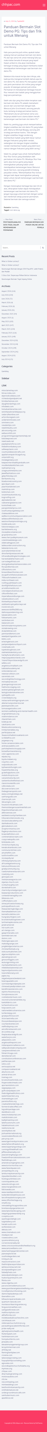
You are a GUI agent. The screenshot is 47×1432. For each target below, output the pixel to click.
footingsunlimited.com (11, 1179)
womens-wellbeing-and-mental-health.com (19, 711)
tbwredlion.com (8, 1296)
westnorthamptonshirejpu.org (14, 521)
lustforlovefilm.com (10, 855)
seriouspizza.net (8, 1066)
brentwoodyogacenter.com (13, 1208)
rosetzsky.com (8, 874)
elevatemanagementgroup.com (15, 1344)
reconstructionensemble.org (13, 1000)
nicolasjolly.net (8, 858)
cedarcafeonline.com (10, 414)
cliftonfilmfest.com (9, 593)
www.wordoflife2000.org (12, 609)
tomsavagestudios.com (11, 708)
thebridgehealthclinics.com (13, 1093)
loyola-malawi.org (9, 759)
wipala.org (6, 756)
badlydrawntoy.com (10, 1120)
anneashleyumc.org (10, 1171)
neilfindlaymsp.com (10, 1026)
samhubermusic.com (10, 1395)
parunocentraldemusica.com (14, 1285)
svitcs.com (6, 1064)
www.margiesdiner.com (11, 1187)
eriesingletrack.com (10, 641)
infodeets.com (8, 406)
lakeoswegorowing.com (12, 1358)
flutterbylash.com (9, 1334)
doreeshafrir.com (9, 887)
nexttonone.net (8, 1128)
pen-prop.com (7, 1138)
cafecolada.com (8, 786)
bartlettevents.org (9, 529)
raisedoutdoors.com (10, 599)
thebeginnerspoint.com (11, 791)
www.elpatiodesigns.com (12, 1275)
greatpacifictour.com (10, 1016)
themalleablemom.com (11, 911)
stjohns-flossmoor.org (11, 991)
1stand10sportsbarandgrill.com (15, 660)
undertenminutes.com (11, 420)
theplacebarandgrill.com (12, 1034)
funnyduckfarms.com (10, 1339)
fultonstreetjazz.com (10, 526)
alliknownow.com (9, 812)
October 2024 (7, 348)
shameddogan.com (10, 1098)
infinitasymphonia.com (11, 861)
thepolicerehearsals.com (12, 810)
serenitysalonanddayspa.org (13, 412)
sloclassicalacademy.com (12, 820)
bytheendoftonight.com (11, 767)
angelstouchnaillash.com (12, 665)
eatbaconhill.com (9, 433)
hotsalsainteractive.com (11, 409)
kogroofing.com (8, 497)
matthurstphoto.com (10, 1312)
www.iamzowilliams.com (12, 1248)
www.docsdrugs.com (10, 1184)
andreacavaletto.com (10, 746)
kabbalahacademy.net (11, 668)
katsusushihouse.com (11, 866)
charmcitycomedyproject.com (14, 890)
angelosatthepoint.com (11, 1042)
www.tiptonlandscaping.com (13, 1211)
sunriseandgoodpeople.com (13, 983)
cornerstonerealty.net (11, 1243)
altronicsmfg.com (9, 430)
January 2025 (6, 336)
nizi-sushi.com (7, 927)
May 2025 (5, 321)
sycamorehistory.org (10, 1240)
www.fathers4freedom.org (13, 1144)
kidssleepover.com (9, 438)
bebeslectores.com (9, 548)
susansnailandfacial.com (12, 1136)
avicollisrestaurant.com (11, 1029)
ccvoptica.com (7, 1216)
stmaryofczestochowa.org (12, 903)
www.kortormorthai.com (12, 1165)
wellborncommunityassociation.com (17, 516)
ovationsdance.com (10, 716)
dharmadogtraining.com (12, 1374)
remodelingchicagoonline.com (14, 1205)
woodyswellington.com (11, 1269)
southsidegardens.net (11, 1256)
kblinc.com (6, 639)
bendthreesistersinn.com (12, 989)
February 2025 (7, 333)
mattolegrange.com (10, 943)
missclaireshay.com (10, 390)
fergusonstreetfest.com (11, 1307)
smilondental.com (9, 671)
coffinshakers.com (9, 901)
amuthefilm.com (8, 853)
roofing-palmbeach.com (12, 583)
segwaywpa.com (8, 1088)
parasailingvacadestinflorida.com (15, 1326)
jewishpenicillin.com (10, 706)
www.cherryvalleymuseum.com (15, 537)
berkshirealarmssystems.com (14, 625)
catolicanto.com (8, 724)
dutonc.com (7, 938)
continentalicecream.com (12, 836)
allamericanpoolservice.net (13, 703)
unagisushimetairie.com (12, 470)
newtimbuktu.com (9, 428)
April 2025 (5, 325)
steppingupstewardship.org (13, 1213)
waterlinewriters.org (10, 1096)
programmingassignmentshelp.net (16, 436)
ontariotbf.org (8, 457)
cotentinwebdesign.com (12, 540)
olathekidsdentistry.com (12, 652)
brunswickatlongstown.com (13, 919)
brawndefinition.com (10, 834)
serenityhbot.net (8, 1130)
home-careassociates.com (12, 743)
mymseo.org (7, 1368)
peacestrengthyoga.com (12, 1155)
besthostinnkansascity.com (13, 1387)
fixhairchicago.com (9, 1053)
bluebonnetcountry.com (12, 481)
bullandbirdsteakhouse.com (13, 1195)
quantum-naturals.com (11, 1301)
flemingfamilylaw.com (11, 1352)
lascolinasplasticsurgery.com (13, 1197)
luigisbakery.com (9, 1221)
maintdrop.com (8, 489)
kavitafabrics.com (9, 1002)
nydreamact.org (8, 468)
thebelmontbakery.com (11, 446)
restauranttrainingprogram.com (15, 700)
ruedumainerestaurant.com (13, 871)
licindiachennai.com (10, 401)
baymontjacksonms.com (12, 970)
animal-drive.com (9, 1074)
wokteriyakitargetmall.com (13, 689)
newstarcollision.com (10, 673)
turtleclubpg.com (9, 1013)
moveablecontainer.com (11, 532)
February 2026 (7, 306)
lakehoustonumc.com (11, 1122)
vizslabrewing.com (9, 628)
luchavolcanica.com (10, 1005)
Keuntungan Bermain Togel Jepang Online (17, 279)
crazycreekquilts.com (10, 839)
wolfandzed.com (8, 1227)
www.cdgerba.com (9, 1283)
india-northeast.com (10, 580)
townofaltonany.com (10, 973)
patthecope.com (8, 1061)
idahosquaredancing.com (12, 612)
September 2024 (8, 352)
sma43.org (6, 1203)
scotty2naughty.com (10, 885)
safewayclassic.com (10, 449)
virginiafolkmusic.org (10, 714)
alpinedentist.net (9, 500)
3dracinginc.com (8, 802)
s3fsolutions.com (9, 569)
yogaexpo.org (7, 740)
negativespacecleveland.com (13, 978)
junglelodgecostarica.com (12, 946)
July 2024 (5, 359)
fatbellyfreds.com (9, 1272)
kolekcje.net (7, 722)
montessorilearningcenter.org (14, 1304)
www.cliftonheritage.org (12, 1200)
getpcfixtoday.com (9, 476)
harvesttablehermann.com (13, 559)
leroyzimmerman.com (11, 1347)
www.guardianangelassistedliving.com (18, 1288)
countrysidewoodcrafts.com (13, 452)
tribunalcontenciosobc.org (13, 818)
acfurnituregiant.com (10, 417)
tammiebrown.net (9, 935)
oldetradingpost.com (10, 543)
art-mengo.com (8, 930)
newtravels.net (8, 441)
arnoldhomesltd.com (10, 588)
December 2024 (7, 340)
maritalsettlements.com (11, 965)
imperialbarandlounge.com (13, 596)
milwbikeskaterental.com (12, 967)
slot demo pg (15, 210)
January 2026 (6, 310)
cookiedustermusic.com (12, 997)
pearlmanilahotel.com (11, 486)
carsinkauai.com (8, 1320)
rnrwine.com (7, 1355)
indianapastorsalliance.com (13, 1045)
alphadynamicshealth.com (12, 1331)
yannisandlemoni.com (11, 633)
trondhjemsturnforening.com (14, 1291)
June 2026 (5, 299)
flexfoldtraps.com (9, 1160)
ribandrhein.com (9, 719)
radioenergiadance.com (11, 502)
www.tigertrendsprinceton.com (15, 1141)
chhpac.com (11, 4)
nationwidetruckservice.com (13, 1010)
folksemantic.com (9, 617)
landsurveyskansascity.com (13, 1173)
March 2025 (6, 329)
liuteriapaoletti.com (10, 981)
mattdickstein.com (9, 1117)
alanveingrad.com (9, 957)
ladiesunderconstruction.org (13, 545)
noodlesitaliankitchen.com (13, 465)
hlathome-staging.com (11, 687)
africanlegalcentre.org (11, 863)
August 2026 (6, 291)
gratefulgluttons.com (10, 772)
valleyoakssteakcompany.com (14, 1048)
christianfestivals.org (10, 949)
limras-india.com (8, 393)
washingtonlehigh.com (11, 1219)
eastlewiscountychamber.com (14, 815)
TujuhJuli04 (20, 21)
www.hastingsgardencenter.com (15, 1251)
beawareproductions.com (12, 893)
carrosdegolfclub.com (11, 561)
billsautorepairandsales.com (13, 1299)
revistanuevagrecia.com (11, 879)
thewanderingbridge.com (12, 909)
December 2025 (7, 314)
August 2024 (6, 355)
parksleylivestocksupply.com (13, 748)
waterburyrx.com (9, 1037)
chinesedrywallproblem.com (13, 986)
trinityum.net (7, 1259)
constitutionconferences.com (14, 1058)
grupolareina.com (9, 534)
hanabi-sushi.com (9, 1224)
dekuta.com (6, 1229)
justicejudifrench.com (11, 906)
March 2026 (6, 302)
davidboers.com (8, 1112)
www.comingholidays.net (12, 794)
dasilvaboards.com (9, 823)
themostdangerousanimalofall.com (16, 807)
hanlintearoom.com (10, 1336)
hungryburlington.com (11, 917)
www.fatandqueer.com (11, 1168)
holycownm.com (8, 1008)
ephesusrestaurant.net (11, 1267)
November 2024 (8, 344)
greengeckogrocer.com (11, 684)
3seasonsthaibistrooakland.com (15, 735)
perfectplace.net (8, 732)
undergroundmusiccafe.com (13, 1392)
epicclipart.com (8, 484)
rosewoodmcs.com (9, 1237)
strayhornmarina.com (11, 828)
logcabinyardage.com (11, 1109)
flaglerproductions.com (11, 831)
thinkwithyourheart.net (11, 601)
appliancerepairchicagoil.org (13, 454)
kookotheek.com (9, 505)
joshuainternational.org (11, 1133)
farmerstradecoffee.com (12, 1106)
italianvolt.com (8, 623)
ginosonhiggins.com (10, 959)
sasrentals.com (8, 676)
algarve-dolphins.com (11, 954)
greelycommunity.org (10, 869)
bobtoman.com (8, 492)
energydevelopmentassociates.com (16, 564)
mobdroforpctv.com (10, 775)
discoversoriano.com (10, 788)
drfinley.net (6, 1350)
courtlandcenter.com (10, 1024)
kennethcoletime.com (11, 914)
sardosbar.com (8, 620)
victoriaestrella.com (10, 1018)
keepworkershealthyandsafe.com (15, 462)
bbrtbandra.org (8, 478)
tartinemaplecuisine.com (12, 922)
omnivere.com (8, 422)
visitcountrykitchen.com (12, 951)
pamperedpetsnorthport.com (14, 644)
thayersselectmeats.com (12, 1082)
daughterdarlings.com (11, 404)
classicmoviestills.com (11, 783)
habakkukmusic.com (10, 1125)
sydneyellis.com (8, 695)
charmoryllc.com (9, 799)
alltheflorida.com (9, 1315)
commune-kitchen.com (11, 850)
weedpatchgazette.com (11, 636)
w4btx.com (6, 663)
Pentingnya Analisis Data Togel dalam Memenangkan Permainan (12, 224)
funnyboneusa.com (10, 994)
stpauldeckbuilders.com (12, 1176)
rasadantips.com (9, 425)
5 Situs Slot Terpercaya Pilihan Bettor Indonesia (19, 275)
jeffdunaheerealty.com (11, 1152)
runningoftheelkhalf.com (12, 1149)
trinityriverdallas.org (10, 730)
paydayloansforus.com (11, 444)
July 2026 (5, 295)
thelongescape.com (10, 941)
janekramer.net (8, 925)
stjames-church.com (10, 882)
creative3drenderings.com (13, 1104)
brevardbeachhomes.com (12, 572)
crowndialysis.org (9, 698)
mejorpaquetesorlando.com (13, 657)
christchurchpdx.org (10, 844)
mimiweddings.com (10, 1384)
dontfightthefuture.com (12, 585)
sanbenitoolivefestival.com (13, 780)
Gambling (15, 207)
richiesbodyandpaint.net (12, 398)
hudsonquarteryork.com (12, 1277)
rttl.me (4, 1379)
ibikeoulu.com (7, 898)
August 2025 (6, 317)
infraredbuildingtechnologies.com (16, 556)
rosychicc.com (7, 762)
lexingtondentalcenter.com (13, 692)
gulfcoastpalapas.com (11, 1090)
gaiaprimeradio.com (10, 933)
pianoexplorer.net (9, 1253)
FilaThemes (39, 1423)
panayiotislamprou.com (11, 508)
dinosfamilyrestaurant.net (12, 553)
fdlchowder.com (8, 1189)
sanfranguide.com (9, 796)
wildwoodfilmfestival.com (12, 518)
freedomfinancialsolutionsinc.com (16, 1157)
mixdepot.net (7, 1235)
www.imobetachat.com (11, 1114)
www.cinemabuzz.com (11, 1232)
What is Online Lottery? (10, 261)
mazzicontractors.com (11, 1261)
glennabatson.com (9, 826)
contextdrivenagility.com (12, 895)
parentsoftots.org (9, 1101)
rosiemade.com (8, 647)
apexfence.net (7, 1398)
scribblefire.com (8, 738)
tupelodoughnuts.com (11, 649)
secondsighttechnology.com (13, 679)
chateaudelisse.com (10, 513)
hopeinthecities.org (10, 770)
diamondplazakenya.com (12, 1293)
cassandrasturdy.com (10, 778)
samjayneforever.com (10, 1310)
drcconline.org (8, 1032)
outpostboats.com (9, 764)
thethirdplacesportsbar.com (13, 1264)
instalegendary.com (10, 460)
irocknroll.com (8, 607)
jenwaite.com (7, 1342)
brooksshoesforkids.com (12, 1080)
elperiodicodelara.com (11, 396)
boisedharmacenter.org (11, 751)
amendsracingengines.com (13, 1163)
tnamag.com (7, 1077)
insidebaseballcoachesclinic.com (15, 1318)
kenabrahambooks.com (11, 847)
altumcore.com (8, 1072)
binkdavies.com (8, 842)
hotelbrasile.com (9, 524)
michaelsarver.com (9, 681)
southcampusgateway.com (13, 510)
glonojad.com (7, 877)
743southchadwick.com (11, 577)
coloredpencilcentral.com (12, 591)
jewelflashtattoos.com (11, 473)
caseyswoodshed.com (11, 1050)
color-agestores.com (10, 754)
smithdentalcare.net (10, 1390)
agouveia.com (7, 1363)
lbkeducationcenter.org (11, 727)
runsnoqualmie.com (10, 1181)
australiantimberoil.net (11, 551)
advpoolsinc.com (9, 1040)
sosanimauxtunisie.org (11, 494)
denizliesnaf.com (9, 1056)
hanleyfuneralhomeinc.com (13, 655)
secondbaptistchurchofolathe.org (16, 1366)
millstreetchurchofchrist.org (13, 1323)
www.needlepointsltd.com (12, 1192)
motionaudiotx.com (10, 1376)
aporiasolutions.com (10, 1085)
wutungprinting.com (10, 962)
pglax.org (6, 975)
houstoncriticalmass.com (12, 804)
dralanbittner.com (9, 631)
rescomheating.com (10, 1382)
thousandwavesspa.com (12, 1021)
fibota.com (6, 1280)
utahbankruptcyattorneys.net (14, 604)
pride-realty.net (8, 1328)
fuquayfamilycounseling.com (14, 1360)
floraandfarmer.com (10, 567)
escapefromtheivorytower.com (14, 575)
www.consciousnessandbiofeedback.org (18, 1245)
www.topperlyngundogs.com (14, 1146)
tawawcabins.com (9, 615)
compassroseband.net (11, 1069)
